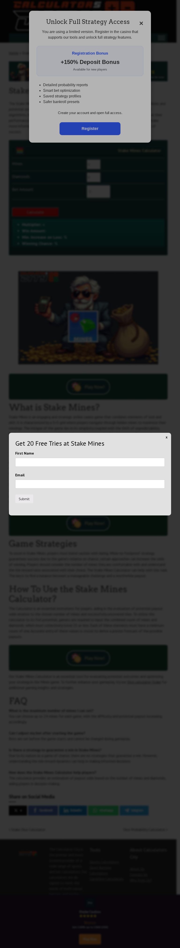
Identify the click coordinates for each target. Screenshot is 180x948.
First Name (24, 453)
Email (20, 475)
